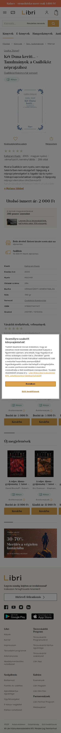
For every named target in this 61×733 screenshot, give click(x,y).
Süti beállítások (30, 391)
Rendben (30, 384)
